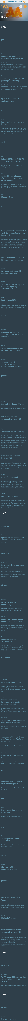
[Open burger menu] (25, 6)
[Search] (20, 6)
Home (2, 12)
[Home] (4, 6)
